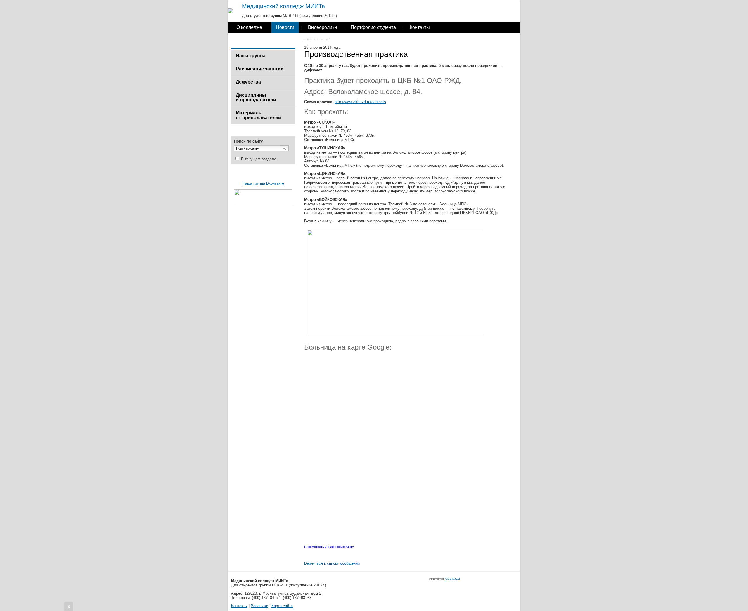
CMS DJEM (452, 578)
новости (322, 39)
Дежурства (248, 81)
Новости (285, 27)
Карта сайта (282, 606)
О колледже (249, 27)
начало (308, 39)
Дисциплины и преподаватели (256, 97)
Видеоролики (322, 27)
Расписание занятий (260, 68)
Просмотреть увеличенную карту (329, 546)
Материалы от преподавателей (258, 115)
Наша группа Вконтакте (263, 183)
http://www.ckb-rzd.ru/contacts (360, 102)
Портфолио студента (373, 27)
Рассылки (259, 606)
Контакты (420, 27)
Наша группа (251, 55)
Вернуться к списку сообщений (332, 563)
